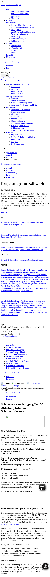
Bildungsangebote (18, 41)
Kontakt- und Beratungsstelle (31, 250)
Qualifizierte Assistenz (10, 250)
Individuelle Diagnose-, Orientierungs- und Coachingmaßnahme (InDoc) (24, 276)
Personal (14, 98)
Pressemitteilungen (18, 39)
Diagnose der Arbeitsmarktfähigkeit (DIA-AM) (25, 278)
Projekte (14, 142)
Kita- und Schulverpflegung (22, 130)
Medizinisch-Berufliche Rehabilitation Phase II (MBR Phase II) (24, 289)
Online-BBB (16, 91)
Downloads (11, 23)
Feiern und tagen (18, 112)
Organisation (16, 135)
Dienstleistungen (18, 100)
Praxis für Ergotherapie (10, 270)
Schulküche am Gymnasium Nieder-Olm (23, 311)
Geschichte (15, 139)
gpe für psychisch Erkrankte (22, 11)
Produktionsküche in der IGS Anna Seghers (18, 310)
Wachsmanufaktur (39, 247)
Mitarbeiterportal (13, 57)
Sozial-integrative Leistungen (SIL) (27, 281)
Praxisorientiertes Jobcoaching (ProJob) (24, 272)
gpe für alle (15, 16)
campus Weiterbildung (10, 315)
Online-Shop (16, 119)
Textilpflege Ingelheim (10, 301)
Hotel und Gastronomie (20, 109)
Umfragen (15, 52)
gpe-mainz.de (11, 153)
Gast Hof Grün (40, 308)
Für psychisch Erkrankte (21, 25)
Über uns (15, 18)
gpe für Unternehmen (20, 13)
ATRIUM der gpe (13, 347)
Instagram (10, 68)
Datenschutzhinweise (37, 235)
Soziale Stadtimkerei (14, 356)
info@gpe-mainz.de (9, 336)
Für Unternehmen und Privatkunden (26, 27)
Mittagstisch (16, 30)
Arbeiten (14, 89)
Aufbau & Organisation (10, 222)
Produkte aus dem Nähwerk (22, 123)
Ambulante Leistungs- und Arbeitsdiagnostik (19, 284)
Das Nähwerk (23, 303)
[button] (6, 544)
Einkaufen (15, 116)
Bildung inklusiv (18, 128)
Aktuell (9, 43)
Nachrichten (16, 46)
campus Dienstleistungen (11, 305)
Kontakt (9, 55)
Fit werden (15, 87)
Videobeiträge (17, 48)
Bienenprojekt (16, 225)
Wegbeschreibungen (19, 34)
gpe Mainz (10, 345)
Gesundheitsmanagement (21, 103)
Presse (13, 50)
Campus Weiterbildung (15, 352)
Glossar (20, 237)
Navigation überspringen (11, 5)
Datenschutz (23, 235)
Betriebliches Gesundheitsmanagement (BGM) (15, 287)
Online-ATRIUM (18, 93)
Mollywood (27, 247)
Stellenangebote (17, 144)
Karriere (9, 20)
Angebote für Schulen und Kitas (24, 105)
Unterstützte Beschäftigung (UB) (14, 275)
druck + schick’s (36, 303)
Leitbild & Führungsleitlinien (23, 137)
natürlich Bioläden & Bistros (31, 260)
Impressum (5, 237)
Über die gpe (16, 36)
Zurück (4, 212)
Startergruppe (27, 305)
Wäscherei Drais (26, 301)
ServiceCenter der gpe (15, 350)
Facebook (10, 66)
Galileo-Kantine (26, 308)
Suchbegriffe (6, 72)
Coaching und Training (20, 126)
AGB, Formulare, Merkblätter (23, 32)
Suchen (5, 75)
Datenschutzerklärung (10, 524)
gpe (7, 9)
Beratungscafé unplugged (11, 247)
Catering (14, 114)
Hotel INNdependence (10, 260)
